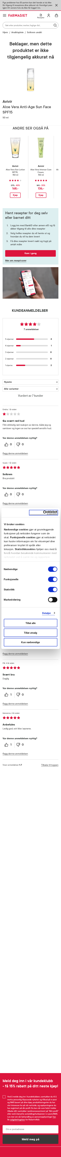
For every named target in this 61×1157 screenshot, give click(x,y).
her (54, 1117)
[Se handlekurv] (56, 15)
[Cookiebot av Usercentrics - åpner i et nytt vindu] (43, 512)
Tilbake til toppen (49, 765)
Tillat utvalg (30, 632)
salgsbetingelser (17, 1119)
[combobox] (30, 25)
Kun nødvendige (30, 642)
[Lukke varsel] (56, 5)
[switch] (52, 579)
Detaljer (46, 613)
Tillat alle (31, 623)
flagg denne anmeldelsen (15, 453)
